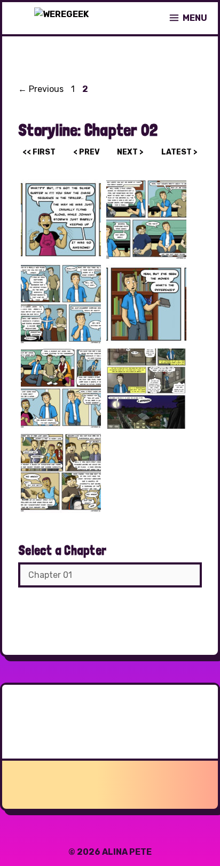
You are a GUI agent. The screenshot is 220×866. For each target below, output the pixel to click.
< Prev (86, 152)
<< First (39, 152)
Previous (41, 89)
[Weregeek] (61, 18)
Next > (130, 152)
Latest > (179, 152)
